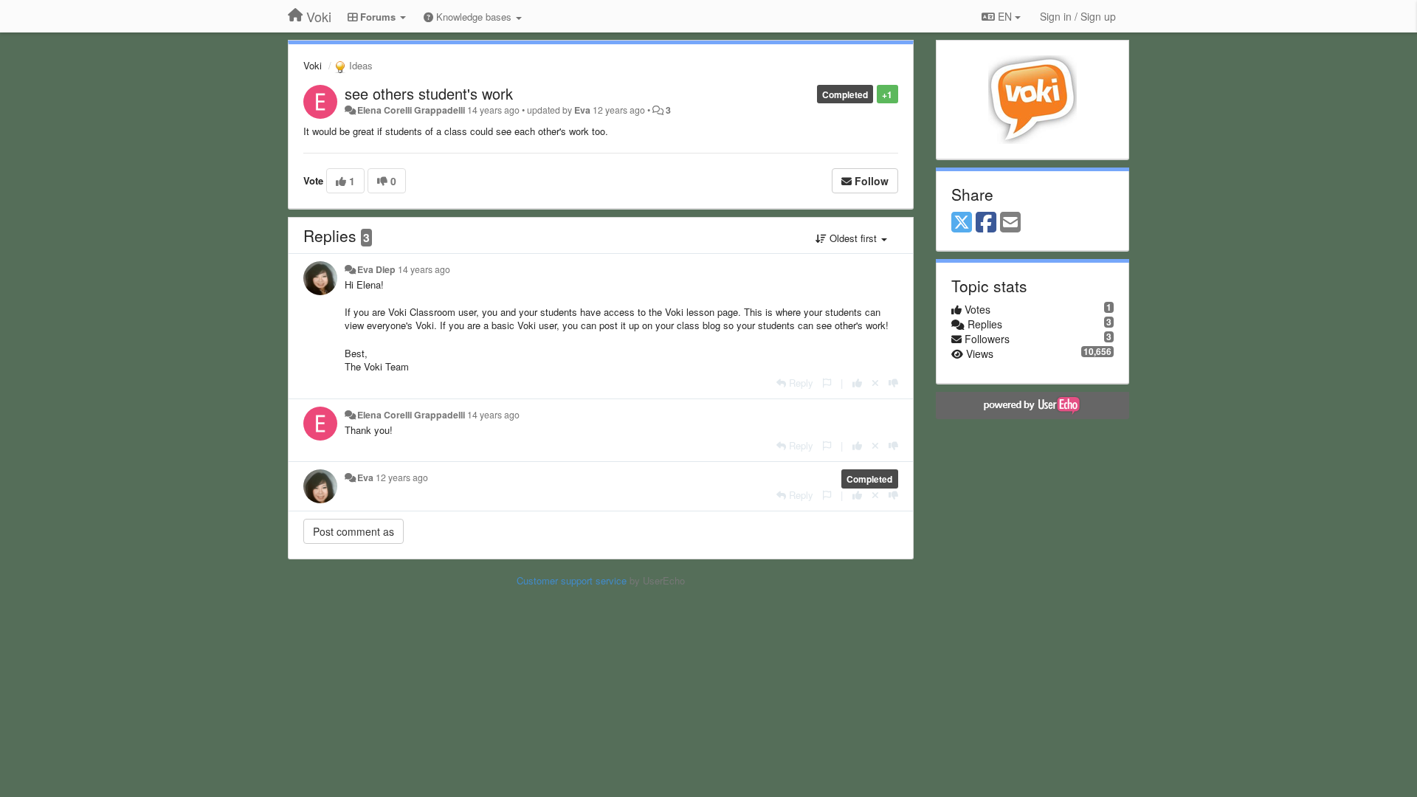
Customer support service (572, 580)
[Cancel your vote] (875, 383)
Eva (582, 110)
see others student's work (429, 93)
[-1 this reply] (893, 383)
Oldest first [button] (853, 238)
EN (1005, 16)
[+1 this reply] (857, 383)
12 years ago (402, 477)
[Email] (1010, 222)
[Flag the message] (827, 383)
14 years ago (424, 269)
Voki (312, 65)
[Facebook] (986, 222)
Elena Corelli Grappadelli (411, 110)
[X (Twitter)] (961, 222)
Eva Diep (376, 269)
